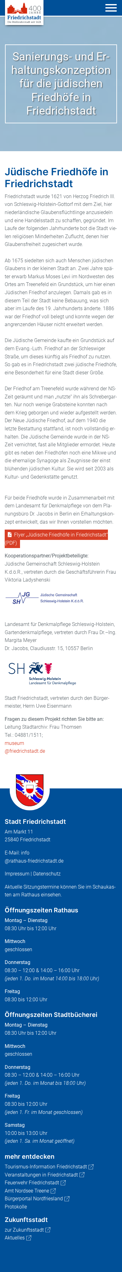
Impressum (17, 874)
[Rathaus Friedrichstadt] (24, 12)
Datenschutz (47, 874)
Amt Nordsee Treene (27, 1191)
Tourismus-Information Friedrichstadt (46, 1167)
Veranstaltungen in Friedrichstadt (41, 1175)
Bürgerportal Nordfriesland (34, 1199)
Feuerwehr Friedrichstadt (32, 1183)
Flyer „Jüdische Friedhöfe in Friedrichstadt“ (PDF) (56, 539)
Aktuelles (15, 1238)
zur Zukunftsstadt (24, 1230)
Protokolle (16, 1207)
